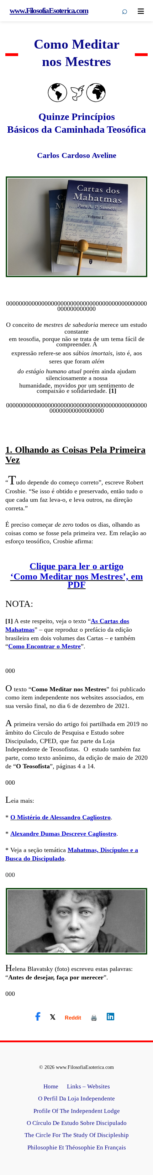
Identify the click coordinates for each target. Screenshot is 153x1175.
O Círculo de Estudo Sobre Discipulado (77, 1123)
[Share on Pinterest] (94, 1017)
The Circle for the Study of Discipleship (77, 1135)
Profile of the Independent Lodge (76, 1111)
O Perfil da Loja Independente (76, 1098)
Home (50, 1086)
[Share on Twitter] (52, 1017)
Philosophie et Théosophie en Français (76, 1147)
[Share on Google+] (73, 1017)
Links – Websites (88, 1086)
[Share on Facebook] (38, 1017)
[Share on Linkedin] (110, 1017)
